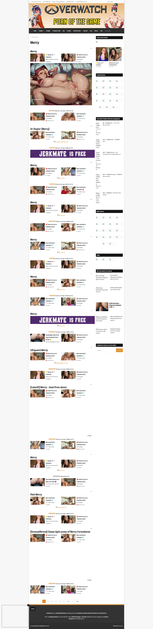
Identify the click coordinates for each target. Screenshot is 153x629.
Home (35, 30)
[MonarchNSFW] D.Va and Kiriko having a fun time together (116, 318)
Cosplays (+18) (56, 30)
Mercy (33, 51)
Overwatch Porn (70, 1)
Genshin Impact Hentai (81, 1)
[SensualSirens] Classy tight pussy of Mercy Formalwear (60, 531)
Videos (96, 30)
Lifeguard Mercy (39, 349)
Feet (91, 30)
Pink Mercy (36, 494)
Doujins (41, 30)
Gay (64, 30)
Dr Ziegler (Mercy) (40, 128)
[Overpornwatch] (76, 15)
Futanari (85, 30)
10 (68, 601)
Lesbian (69, 30)
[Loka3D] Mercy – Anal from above (48, 387)
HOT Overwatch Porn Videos (104, 271)
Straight (48, 30)
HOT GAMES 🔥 (46, 1)
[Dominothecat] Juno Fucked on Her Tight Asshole (115, 330)
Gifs (101, 30)
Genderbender (77, 30)
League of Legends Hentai (58, 1)
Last (77, 601)
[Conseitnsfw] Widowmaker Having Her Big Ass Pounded (116, 277)
